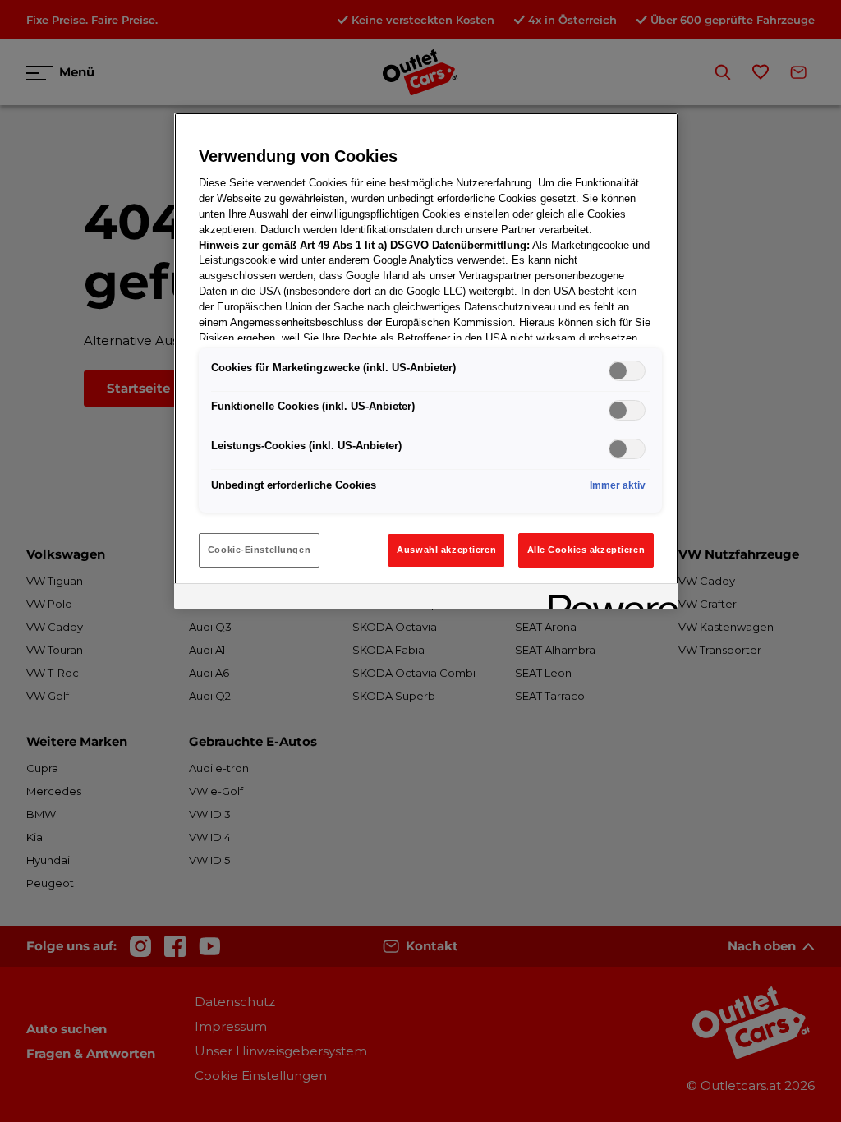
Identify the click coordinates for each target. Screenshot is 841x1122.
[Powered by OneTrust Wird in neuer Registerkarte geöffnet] (607, 598)
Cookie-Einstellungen (259, 549)
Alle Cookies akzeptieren (586, 549)
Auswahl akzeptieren (446, 549)
